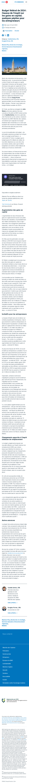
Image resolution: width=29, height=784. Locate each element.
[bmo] (5, 2)
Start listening (6, 204)
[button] (8, 30)
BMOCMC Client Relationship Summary (10, 723)
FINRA (22, 737)
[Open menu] (26, 2)
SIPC (3, 738)
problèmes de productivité (15, 553)
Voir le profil (12, 603)
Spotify (10, 200)
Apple (3, 200)
